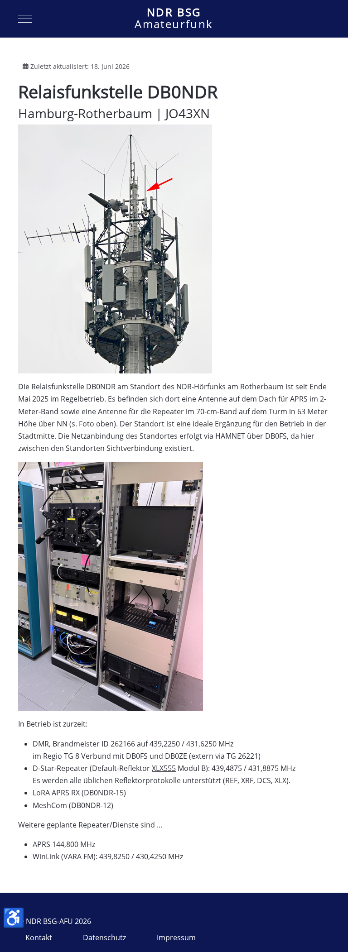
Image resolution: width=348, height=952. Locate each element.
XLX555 (164, 768)
